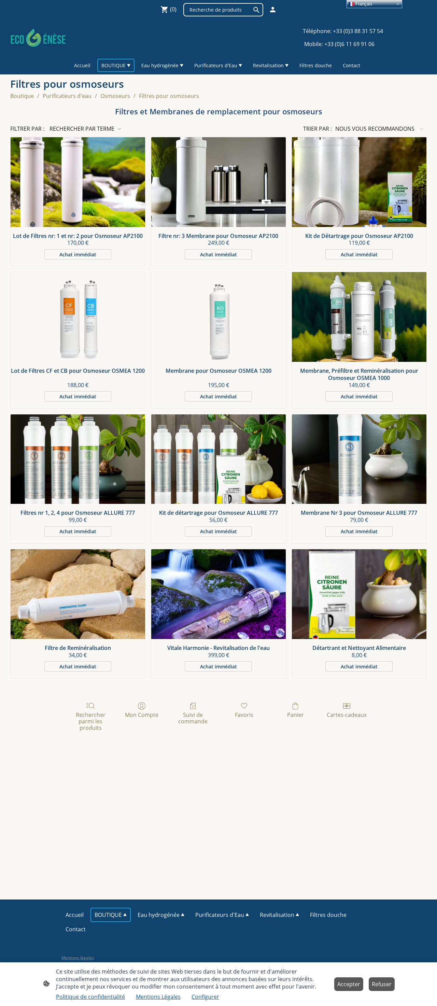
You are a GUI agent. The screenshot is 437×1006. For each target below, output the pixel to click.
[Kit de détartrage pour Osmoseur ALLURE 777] (218, 459)
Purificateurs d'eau (67, 96)
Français (363, 3)
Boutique (22, 96)
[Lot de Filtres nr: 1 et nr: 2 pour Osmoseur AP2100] (78, 182)
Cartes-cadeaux (347, 714)
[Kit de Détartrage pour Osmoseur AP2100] (359, 182)
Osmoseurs (115, 96)
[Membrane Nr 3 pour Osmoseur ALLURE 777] (359, 459)
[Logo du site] (38, 37)
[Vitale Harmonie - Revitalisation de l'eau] (218, 594)
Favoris (244, 714)
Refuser (382, 984)
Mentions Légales (158, 997)
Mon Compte (141, 714)
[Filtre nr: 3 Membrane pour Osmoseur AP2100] (218, 182)
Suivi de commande (193, 718)
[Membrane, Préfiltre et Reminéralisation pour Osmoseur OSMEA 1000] (359, 317)
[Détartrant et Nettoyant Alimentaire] (359, 594)
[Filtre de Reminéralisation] (78, 594)
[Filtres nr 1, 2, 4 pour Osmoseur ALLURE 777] (78, 459)
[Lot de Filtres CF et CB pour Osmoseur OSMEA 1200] (78, 317)
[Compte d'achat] (273, 9)
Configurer (205, 997)
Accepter (348, 984)
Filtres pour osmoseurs (169, 96)
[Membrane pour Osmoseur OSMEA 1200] (218, 317)
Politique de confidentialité (90, 997)
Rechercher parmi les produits (90, 721)
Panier (295, 714)
